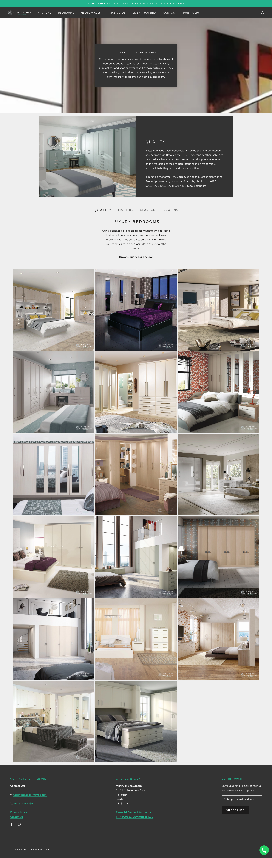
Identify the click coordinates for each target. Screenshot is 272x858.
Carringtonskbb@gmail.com (30, 795)
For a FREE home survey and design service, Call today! (136, 3)
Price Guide (117, 12)
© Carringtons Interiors (31, 849)
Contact (170, 12)
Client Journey (145, 12)
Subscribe (235, 810)
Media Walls (91, 12)
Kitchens (44, 12)
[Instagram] (19, 824)
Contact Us (16, 817)
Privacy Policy (18, 812)
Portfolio (191, 12)
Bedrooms (66, 12)
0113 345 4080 (23, 803)
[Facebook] (11, 824)
